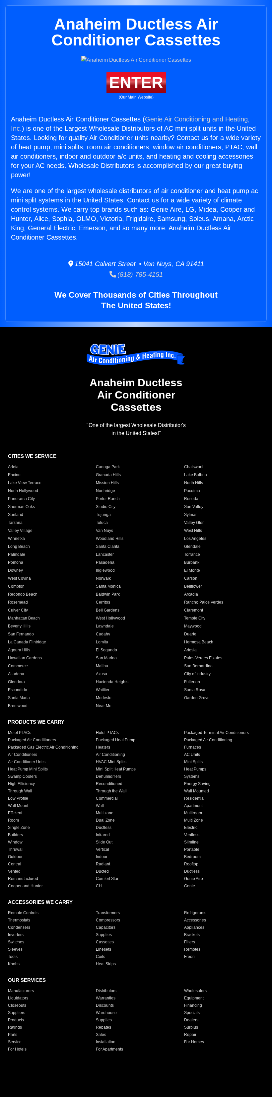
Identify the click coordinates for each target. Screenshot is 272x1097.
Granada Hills (108, 475)
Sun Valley (193, 506)
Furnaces (192, 747)
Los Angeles (195, 538)
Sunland (15, 514)
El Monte (192, 570)
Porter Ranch (108, 498)
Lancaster (105, 554)
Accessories (195, 920)
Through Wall (20, 791)
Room (13, 820)
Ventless (191, 835)
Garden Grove (197, 697)
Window (15, 842)
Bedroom (192, 856)
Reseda (191, 498)
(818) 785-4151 (139, 274)
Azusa (101, 674)
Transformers (108, 913)
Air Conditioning (110, 754)
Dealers (191, 1020)
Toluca (102, 522)
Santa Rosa (194, 690)
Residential (194, 798)
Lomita (102, 642)
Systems (191, 776)
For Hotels (17, 1049)
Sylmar (190, 514)
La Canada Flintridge (27, 642)
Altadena (16, 674)
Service (15, 1042)
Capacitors (105, 927)
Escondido (17, 690)
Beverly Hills (19, 626)
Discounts (105, 1005)
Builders (15, 835)
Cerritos (103, 602)
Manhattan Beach (24, 618)
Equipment (194, 998)
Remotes (192, 949)
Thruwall (16, 849)
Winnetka (16, 538)
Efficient (15, 813)
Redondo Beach (22, 594)
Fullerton (192, 682)
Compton (16, 586)
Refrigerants (195, 913)
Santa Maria (19, 697)
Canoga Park (108, 467)
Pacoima (192, 490)
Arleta (13, 467)
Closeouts (17, 1005)
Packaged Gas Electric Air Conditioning (43, 747)
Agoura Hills (19, 650)
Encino (14, 475)
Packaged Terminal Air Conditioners (216, 732)
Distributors (106, 990)
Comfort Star (107, 878)
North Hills (193, 482)
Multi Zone (193, 820)
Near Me (103, 705)
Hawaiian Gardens (25, 658)
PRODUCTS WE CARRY (36, 722)
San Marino (106, 658)
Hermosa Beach (198, 642)
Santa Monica (108, 586)
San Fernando (21, 634)
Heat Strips (106, 964)
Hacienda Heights (112, 682)
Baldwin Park (108, 594)
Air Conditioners (22, 754)
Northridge (105, 490)
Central (14, 864)
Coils (100, 956)
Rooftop (191, 864)
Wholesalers (195, 990)
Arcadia (191, 594)
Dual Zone (105, 820)
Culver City (18, 610)
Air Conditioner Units (26, 762)
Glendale (192, 546)
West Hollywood (110, 618)
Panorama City (21, 498)
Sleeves (15, 949)
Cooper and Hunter (25, 886)
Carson (190, 578)
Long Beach (19, 546)
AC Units (192, 754)
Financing (193, 1005)
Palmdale (16, 554)
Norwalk (103, 578)
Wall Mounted (196, 791)
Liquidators (18, 998)
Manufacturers (21, 990)
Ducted (102, 871)
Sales (101, 1034)
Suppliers (16, 1012)
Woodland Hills (109, 538)
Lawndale (105, 626)
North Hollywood (23, 490)
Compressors (108, 920)
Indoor (101, 856)
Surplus (191, 1027)
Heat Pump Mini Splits (28, 769)
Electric (190, 827)
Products (16, 1020)
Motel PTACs (19, 732)
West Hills (193, 530)
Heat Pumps (195, 769)
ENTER (136, 82)
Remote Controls (23, 913)
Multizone (104, 813)
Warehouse (106, 1012)
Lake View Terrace (24, 482)
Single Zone (19, 827)
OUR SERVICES (27, 980)
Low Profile (18, 798)
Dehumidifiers (108, 776)
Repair (190, 1034)
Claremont (193, 610)
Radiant (103, 864)
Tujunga (103, 514)
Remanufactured (23, 878)
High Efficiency (21, 783)
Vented (14, 871)
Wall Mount (18, 805)
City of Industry (197, 674)
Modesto (103, 697)
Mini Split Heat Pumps (116, 769)
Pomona (15, 562)
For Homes (194, 1042)
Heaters (103, 747)
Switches (16, 942)
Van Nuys (104, 530)
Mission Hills (107, 482)
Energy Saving (197, 783)
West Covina (19, 578)
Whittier (102, 690)
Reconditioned (109, 783)
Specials (192, 1012)
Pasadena (105, 562)
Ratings (15, 1027)
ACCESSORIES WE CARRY (40, 902)
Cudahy (103, 634)
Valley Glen (194, 522)
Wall (100, 805)
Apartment (193, 805)
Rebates (103, 1027)
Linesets (103, 949)
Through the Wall (111, 791)
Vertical (102, 849)
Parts (12, 1034)
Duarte (190, 634)
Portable (191, 849)
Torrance (192, 554)
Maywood (193, 626)
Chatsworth (194, 467)
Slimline (191, 842)
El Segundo (106, 650)
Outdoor (15, 856)
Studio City (105, 506)
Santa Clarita (107, 546)
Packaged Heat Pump (115, 740)
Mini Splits (193, 762)
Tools (13, 956)
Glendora (16, 682)
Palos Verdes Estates (203, 658)
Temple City (194, 618)
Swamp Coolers (22, 776)
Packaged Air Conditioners (32, 740)
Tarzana (15, 522)
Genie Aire (193, 878)
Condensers (19, 927)
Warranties (105, 998)
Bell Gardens (107, 610)
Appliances (194, 927)
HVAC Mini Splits (111, 762)
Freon (189, 956)
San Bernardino (198, 666)
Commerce (18, 666)
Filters (189, 942)
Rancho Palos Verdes (203, 602)
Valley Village (20, 530)
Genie (189, 886)
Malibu (102, 666)
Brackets (192, 934)
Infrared (103, 835)
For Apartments (109, 1049)
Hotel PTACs (107, 732)
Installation (105, 1042)
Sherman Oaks (21, 506)
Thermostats (19, 920)
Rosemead (18, 602)
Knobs (14, 964)
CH (99, 886)
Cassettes (105, 942)
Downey (15, 570)
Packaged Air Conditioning (208, 740)
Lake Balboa (195, 475)
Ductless (103, 827)
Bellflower (193, 586)
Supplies (104, 934)
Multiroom (193, 813)
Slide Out (104, 842)
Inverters (16, 934)
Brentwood (18, 705)
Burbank (191, 562)
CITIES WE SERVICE (32, 456)
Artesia (190, 650)
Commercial (107, 798)
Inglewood (105, 570)
